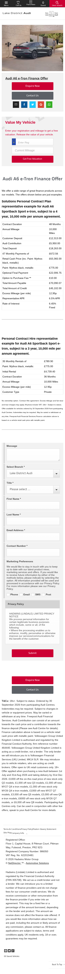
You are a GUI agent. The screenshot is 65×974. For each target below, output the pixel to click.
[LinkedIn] (5, 950)
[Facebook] (12, 950)
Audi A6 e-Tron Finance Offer (26, 78)
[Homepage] (17, 13)
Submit (32, 653)
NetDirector (14, 863)
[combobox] (33, 473)
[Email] (16, 104)
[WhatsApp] (49, 104)
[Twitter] (9, 950)
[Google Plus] (41, 104)
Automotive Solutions (37, 863)
